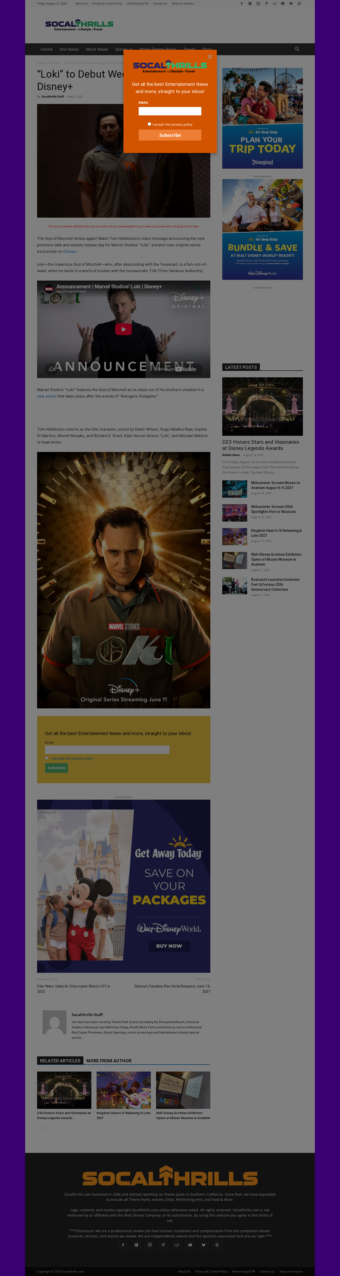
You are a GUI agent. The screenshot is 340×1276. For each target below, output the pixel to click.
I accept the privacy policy (172, 124)
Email (143, 102)
